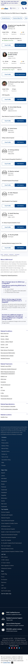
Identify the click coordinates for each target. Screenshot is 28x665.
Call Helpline (20, 99)
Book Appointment (20, 45)
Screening (3, 382)
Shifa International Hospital (8, 529)
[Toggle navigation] (26, 8)
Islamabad (4, 478)
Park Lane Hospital (6, 546)
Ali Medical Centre (5, 526)
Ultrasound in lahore (6, 568)
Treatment (17, 254)
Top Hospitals (4, 509)
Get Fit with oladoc (6, 591)
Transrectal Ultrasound (6, 398)
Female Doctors (6, 18)
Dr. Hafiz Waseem (13, 193)
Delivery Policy (5, 445)
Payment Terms (5, 451)
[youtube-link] (14, 648)
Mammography (4, 396)
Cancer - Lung (4, 347)
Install (23, 3)
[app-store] (8, 598)
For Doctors (4, 579)
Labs (2, 585)
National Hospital (5, 517)
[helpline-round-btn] (22, 8)
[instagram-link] (12, 648)
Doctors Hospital (5, 512)
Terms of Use (4, 457)
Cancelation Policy (6, 459)
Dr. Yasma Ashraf (13, 53)
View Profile (8, 45)
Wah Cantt (4, 503)
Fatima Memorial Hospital (7, 520)
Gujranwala (4, 489)
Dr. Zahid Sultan (12, 128)
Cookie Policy (7, 662)
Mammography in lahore (7, 565)
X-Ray (2, 393)
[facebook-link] (9, 648)
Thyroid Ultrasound (5, 384)
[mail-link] (17, 648)
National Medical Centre (7, 548)
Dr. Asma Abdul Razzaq (14, 107)
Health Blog (4, 574)
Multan (3, 484)
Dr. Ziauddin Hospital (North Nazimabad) (11, 543)
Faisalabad (4, 492)
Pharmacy (3, 582)
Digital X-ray (4, 376)
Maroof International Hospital (8, 537)
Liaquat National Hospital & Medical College (12, 551)
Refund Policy (4, 448)
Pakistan (6, 254)
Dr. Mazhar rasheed (13, 171)
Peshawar (3, 487)
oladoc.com (24, 642)
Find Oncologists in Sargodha (8, 406)
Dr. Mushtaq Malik (13, 235)
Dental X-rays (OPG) (6, 366)
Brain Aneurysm (5, 333)
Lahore (3, 475)
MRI (1, 387)
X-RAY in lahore (5, 560)
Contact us (4, 454)
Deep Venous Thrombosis (7, 350)
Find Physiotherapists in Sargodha (9, 409)
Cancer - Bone (4, 336)
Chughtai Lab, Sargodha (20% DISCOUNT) (16, 26)
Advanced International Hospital (9, 534)
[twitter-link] (7, 648)
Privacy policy (4, 443)
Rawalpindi (4, 481)
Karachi (3, 472)
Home (2, 254)
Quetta (3, 501)
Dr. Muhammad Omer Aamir (16, 82)
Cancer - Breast (5, 339)
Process (3, 465)
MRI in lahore (4, 557)
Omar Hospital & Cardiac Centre (9, 523)
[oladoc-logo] (4, 8)
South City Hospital (6, 540)
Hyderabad (4, 506)
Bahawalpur (4, 498)
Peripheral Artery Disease (7, 355)
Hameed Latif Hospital (7, 515)
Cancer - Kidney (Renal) (7, 341)
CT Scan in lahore (5, 562)
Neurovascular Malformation (8, 353)
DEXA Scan (3, 379)
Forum (2, 576)
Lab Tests (3, 588)
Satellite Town (4, 417)
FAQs (2, 462)
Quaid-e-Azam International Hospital (10, 532)
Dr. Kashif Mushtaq (13, 213)
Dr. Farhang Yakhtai (13, 150)
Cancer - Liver (4, 344)
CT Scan (3, 390)
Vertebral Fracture (5, 358)
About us (3, 440)
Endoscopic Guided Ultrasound (8, 369)
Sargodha (11, 254)
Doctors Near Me (17, 18)
